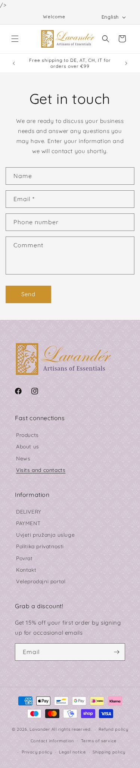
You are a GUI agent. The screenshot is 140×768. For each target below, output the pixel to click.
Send (28, 294)
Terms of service (98, 740)
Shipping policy (109, 752)
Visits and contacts (40, 470)
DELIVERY (28, 511)
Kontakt (26, 570)
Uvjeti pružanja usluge (45, 534)
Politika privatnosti (40, 546)
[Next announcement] (126, 63)
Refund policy (113, 729)
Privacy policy (37, 752)
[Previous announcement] (14, 63)
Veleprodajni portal (40, 581)
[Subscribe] (116, 652)
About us (27, 446)
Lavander (39, 729)
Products (27, 435)
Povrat (24, 558)
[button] (15, 39)
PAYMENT (28, 523)
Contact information (52, 740)
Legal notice (72, 752)
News (23, 458)
